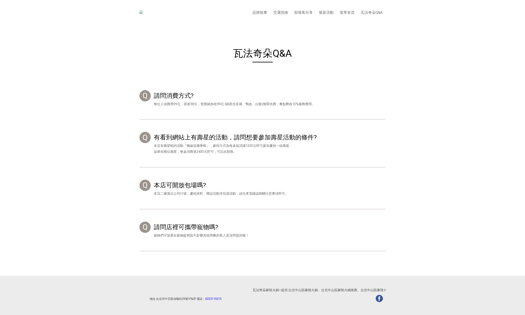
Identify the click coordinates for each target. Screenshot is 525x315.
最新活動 (326, 12)
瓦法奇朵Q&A (371, 12)
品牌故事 (259, 12)
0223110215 (213, 298)
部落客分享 (303, 12)
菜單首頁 (347, 12)
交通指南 (280, 12)
